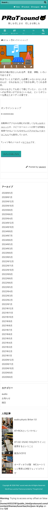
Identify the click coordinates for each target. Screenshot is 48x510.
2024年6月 (7, 240)
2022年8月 (7, 278)
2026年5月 (7, 193)
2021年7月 (7, 330)
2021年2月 (7, 351)
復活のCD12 (20, 453)
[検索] (45, 2)
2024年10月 (8, 227)
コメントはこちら (11, 154)
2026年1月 (7, 197)
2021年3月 (7, 347)
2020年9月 (7, 372)
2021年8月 (7, 325)
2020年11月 (7, 364)
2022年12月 (8, 261)
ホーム (5, 40)
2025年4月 (7, 218)
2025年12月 (8, 201)
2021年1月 (7, 355)
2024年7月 (7, 235)
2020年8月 (7, 377)
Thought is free (37, 489)
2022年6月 (7, 282)
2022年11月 (7, 265)
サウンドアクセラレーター (33, 131)
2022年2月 (7, 300)
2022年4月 (7, 291)
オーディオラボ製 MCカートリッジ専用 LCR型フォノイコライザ (29, 468)
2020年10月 (8, 368)
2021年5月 (7, 338)
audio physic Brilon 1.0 (25, 419)
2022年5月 (7, 287)
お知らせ (6, 398)
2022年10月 (8, 270)
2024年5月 (7, 244)
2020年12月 (8, 360)
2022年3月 (7, 295)
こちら (6, 134)
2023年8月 (7, 253)
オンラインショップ (20, 40)
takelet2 (42, 167)
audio (4, 394)
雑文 (4, 402)
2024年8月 (7, 231)
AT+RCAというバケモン (25, 431)
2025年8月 (7, 210)
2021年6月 (7, 334)
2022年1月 (7, 304)
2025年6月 (7, 214)
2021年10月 (7, 317)
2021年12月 (7, 308)
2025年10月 (8, 205)
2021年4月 (7, 342)
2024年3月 (7, 248)
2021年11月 (7, 312)
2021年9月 (7, 321)
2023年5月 (7, 257)
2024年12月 (8, 223)
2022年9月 (7, 274)
